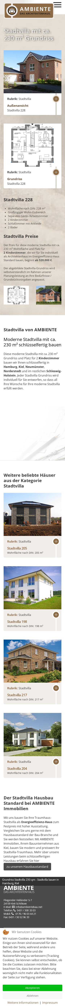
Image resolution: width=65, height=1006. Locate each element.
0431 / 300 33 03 (26, 910)
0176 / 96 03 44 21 (25, 913)
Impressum (50, 1002)
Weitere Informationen (22, 1002)
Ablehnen (32, 995)
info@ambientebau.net (29, 907)
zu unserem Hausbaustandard (27, 867)
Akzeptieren (32, 987)
